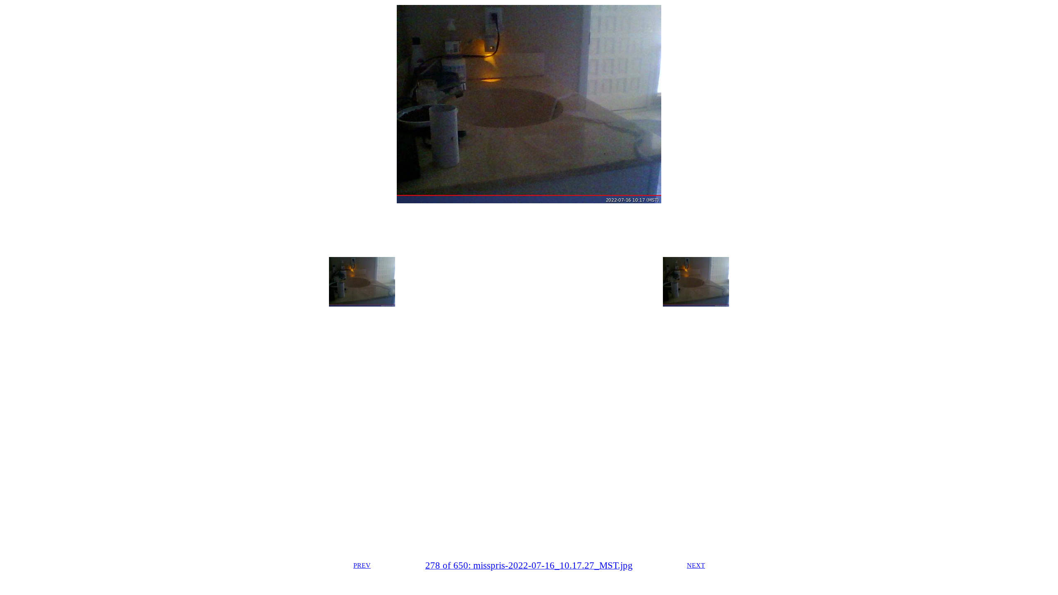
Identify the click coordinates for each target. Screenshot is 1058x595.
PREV (362, 565)
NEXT (696, 565)
